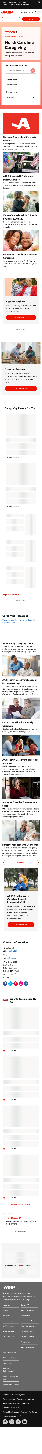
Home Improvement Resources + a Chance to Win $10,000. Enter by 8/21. (16, 3)
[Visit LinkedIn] (24, 1421)
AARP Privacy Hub (18, 1395)
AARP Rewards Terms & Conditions (16, 1403)
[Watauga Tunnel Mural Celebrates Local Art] (21, 123)
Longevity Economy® (11, 1384)
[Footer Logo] (21, 1287)
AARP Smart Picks (9, 1331)
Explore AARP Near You (16, 65)
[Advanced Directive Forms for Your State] (21, 788)
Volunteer (6, 1315)
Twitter (10, 983)
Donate (5, 1310)
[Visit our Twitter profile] (11, 1421)
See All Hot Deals (21, 1231)
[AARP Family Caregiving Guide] (21, 629)
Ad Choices (33, 1412)
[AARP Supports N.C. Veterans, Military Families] (21, 162)
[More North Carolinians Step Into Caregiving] (21, 240)
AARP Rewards (8, 1326)
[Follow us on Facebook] (5, 1421)
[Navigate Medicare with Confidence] (21, 830)
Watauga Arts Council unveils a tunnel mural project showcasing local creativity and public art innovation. (20, 146)
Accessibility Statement (25, 1399)
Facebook (5, 983)
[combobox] (21, 71)
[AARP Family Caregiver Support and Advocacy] (21, 745)
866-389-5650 (11, 951)
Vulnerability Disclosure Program (15, 1412)
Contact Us (25, 1305)
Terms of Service (9, 1399)
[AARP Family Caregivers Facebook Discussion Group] (21, 665)
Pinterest (15, 983)
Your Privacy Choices (10, 1416)
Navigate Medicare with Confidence (20, 844)
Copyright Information (11, 1407)
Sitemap (6, 1395)
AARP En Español (27, 1310)
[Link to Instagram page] (18, 1421)
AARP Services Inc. (28, 1347)
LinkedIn (26, 983)
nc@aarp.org (12, 958)
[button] (39, 12)
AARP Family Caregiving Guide (17, 643)
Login (31, 12)
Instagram (21, 983)
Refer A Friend (26, 1321)
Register (24, 12)
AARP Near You (8, 1337)
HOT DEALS (12, 1218)
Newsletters (25, 1315)
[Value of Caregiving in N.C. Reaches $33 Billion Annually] (21, 201)
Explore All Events (11, 594)
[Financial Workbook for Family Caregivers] (21, 708)
